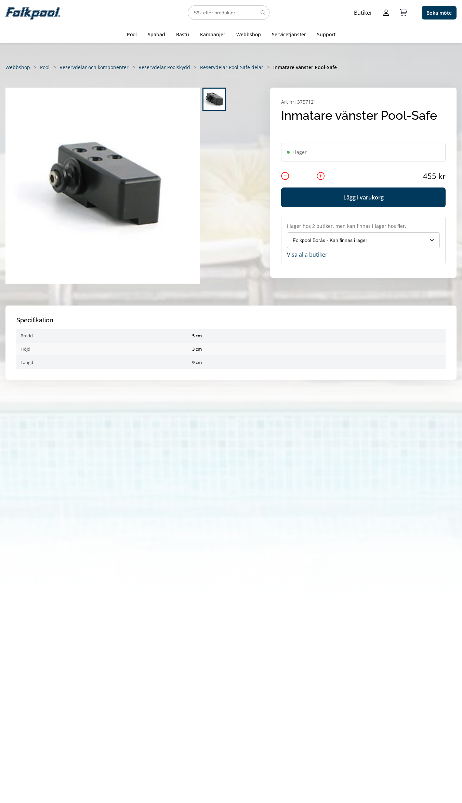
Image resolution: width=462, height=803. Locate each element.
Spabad (156, 34)
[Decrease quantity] (285, 175)
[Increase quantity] (321, 175)
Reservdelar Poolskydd (164, 67)
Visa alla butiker (307, 254)
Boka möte (439, 13)
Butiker (363, 12)
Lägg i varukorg (363, 197)
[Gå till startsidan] (32, 12)
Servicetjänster (289, 34)
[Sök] (263, 12)
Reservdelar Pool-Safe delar (231, 67)
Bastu (182, 34)
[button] (102, 186)
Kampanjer (212, 34)
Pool (132, 34)
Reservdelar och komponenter (94, 67)
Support (326, 34)
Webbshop (248, 34)
